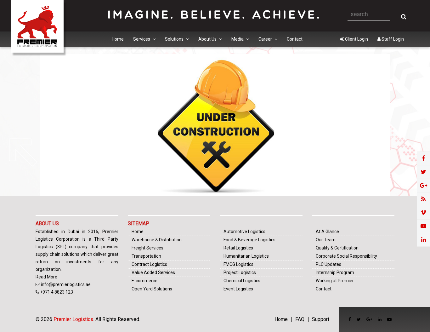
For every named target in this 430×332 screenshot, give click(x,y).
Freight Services (147, 247)
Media (238, 39)
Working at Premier (335, 280)
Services (142, 39)
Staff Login (392, 39)
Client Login (356, 39)
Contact (295, 39)
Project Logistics (239, 272)
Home (118, 39)
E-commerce (144, 280)
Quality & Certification (337, 247)
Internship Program (335, 272)
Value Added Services (153, 272)
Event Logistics (238, 288)
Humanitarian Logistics (246, 256)
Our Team (326, 239)
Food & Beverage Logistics (249, 239)
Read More (46, 276)
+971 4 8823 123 (56, 292)
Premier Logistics (73, 319)
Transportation (146, 256)
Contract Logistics (149, 264)
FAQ (299, 319)
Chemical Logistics (241, 280)
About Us (208, 39)
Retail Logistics (238, 247)
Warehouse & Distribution (157, 239)
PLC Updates (328, 264)
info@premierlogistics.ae (66, 284)
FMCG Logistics (238, 264)
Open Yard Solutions (152, 288)
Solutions (174, 39)
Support (320, 319)
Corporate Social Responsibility (346, 256)
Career (265, 39)
